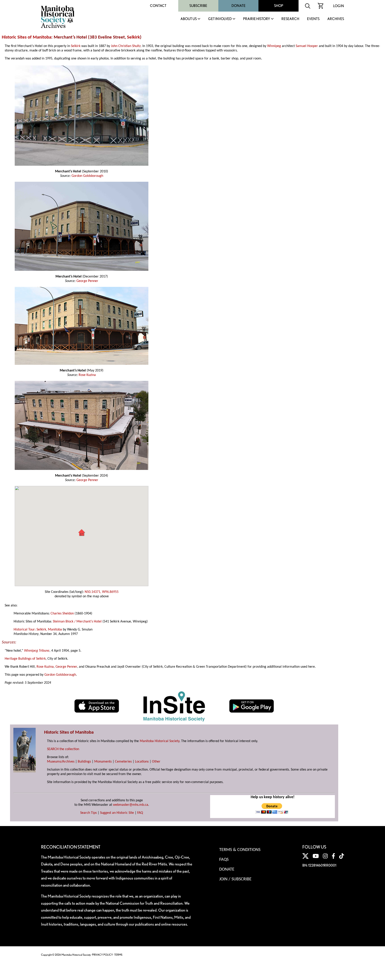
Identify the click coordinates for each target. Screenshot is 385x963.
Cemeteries (123, 761)
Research (290, 19)
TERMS (118, 954)
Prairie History (256, 19)
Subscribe (198, 6)
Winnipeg (274, 46)
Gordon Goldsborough (87, 176)
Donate (238, 6)
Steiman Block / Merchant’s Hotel (77, 621)
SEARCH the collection (63, 749)
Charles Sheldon (62, 613)
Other (156, 761)
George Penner (87, 281)
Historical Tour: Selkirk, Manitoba (38, 629)
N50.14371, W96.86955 (102, 592)
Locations (142, 761)
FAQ (140, 813)
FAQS (224, 859)
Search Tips (88, 813)
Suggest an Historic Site (117, 813)
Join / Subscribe (235, 879)
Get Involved (220, 19)
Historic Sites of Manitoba (26, 37)
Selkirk (133, 37)
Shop (278, 6)
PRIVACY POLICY (102, 954)
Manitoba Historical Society (159, 741)
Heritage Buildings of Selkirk (25, 659)
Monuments (103, 761)
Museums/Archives (60, 761)
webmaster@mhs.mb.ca (130, 805)
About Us (188, 19)
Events (313, 19)
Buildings (84, 761)
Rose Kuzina (87, 375)
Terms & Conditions (239, 850)
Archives (335, 19)
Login (338, 6)
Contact (158, 6)
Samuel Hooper (307, 46)
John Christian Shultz (126, 46)
